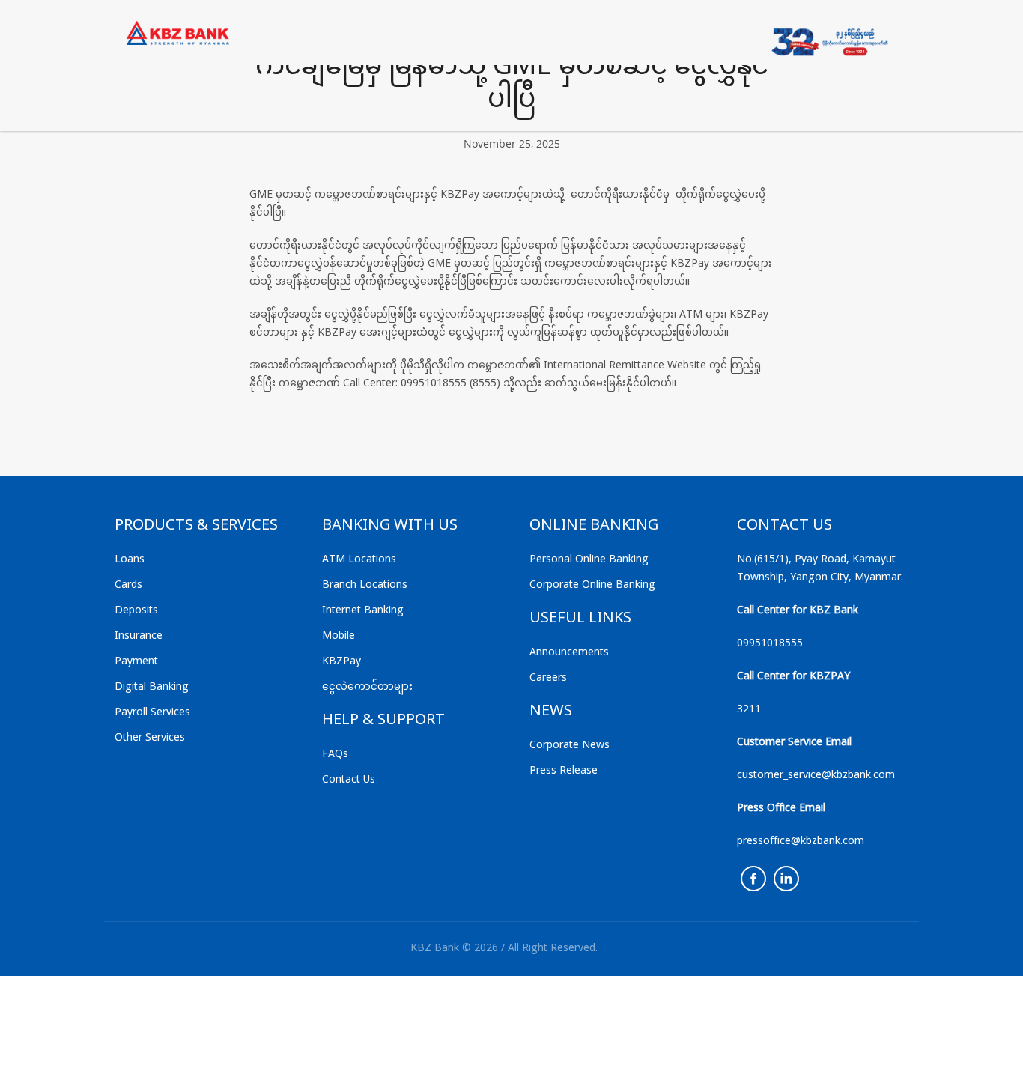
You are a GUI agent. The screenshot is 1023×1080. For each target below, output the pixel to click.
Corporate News (569, 745)
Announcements (569, 652)
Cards (128, 585)
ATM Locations (359, 559)
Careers (548, 678)
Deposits (136, 610)
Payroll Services (152, 712)
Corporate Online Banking (592, 585)
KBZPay (341, 661)
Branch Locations (364, 585)
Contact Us (348, 780)
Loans (130, 559)
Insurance (139, 636)
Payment (136, 661)
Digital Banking (152, 687)
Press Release (563, 771)
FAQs (335, 754)
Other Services (150, 738)
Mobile (338, 636)
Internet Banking (363, 610)
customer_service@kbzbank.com (816, 775)
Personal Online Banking (589, 559)
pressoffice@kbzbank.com (800, 841)
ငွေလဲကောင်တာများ (367, 687)
